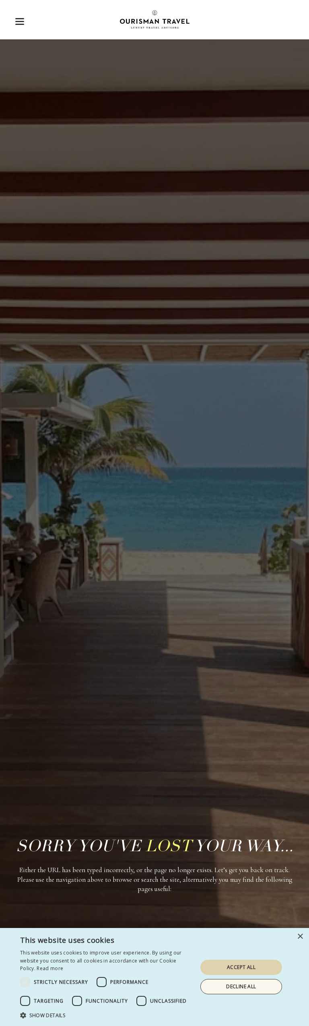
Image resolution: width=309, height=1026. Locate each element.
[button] (19, 21)
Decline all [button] (241, 986)
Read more (50, 968)
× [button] (300, 937)
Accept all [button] (241, 967)
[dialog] (154, 977)
